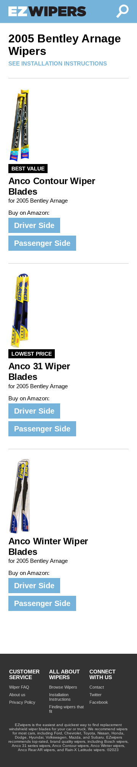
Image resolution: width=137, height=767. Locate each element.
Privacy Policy (22, 702)
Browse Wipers (63, 687)
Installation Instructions (60, 696)
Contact (96, 687)
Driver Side (34, 225)
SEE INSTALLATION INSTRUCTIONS (57, 63)
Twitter (95, 694)
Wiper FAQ (19, 687)
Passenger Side (42, 243)
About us (17, 694)
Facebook (98, 702)
